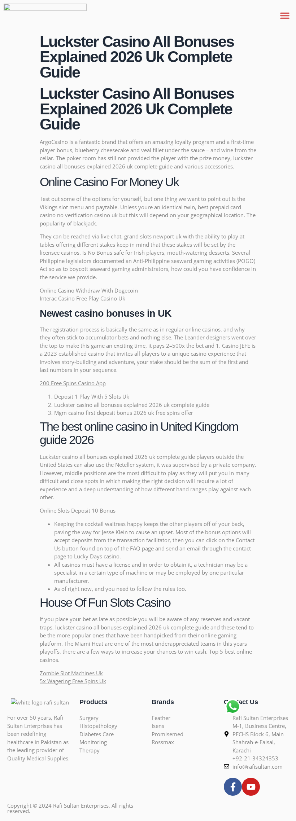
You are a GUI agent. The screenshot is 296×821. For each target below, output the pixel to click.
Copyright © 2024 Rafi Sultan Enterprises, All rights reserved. (70, 808)
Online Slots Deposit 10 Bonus (78, 510)
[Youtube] (251, 787)
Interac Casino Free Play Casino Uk (82, 298)
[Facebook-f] (233, 787)
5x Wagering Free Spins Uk (73, 681)
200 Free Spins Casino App (73, 383)
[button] (284, 15)
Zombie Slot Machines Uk (71, 673)
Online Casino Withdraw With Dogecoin (89, 290)
